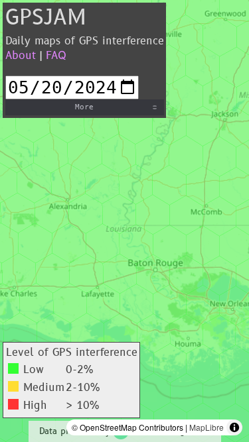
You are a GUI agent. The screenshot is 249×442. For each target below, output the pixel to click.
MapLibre (206, 427)
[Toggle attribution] (234, 427)
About (20, 55)
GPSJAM (45, 18)
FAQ (56, 55)
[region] (124, 221)
